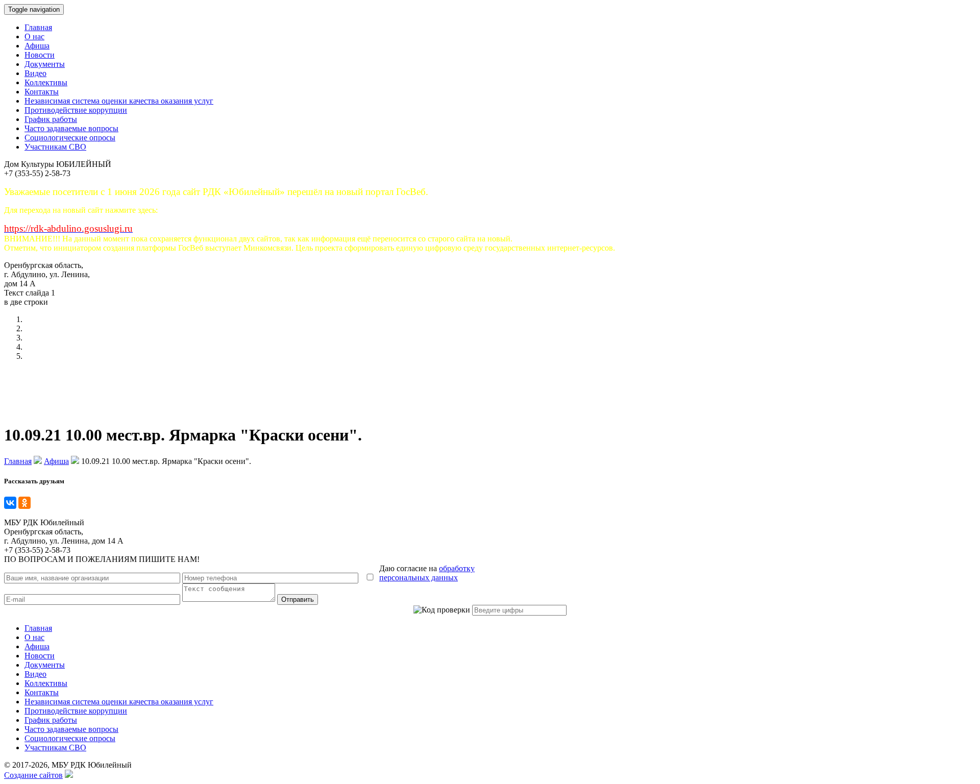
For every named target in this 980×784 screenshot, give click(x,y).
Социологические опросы (69, 137)
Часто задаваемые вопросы (71, 128)
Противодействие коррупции (75, 110)
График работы (50, 119)
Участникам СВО (55, 146)
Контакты (41, 91)
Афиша (37, 45)
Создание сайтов (33, 775)
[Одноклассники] (24, 503)
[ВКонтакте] (10, 503)
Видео (35, 73)
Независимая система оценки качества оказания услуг (118, 100)
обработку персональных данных (427, 573)
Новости (39, 55)
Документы (44, 64)
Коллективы (45, 82)
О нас (34, 36)
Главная (38, 27)
